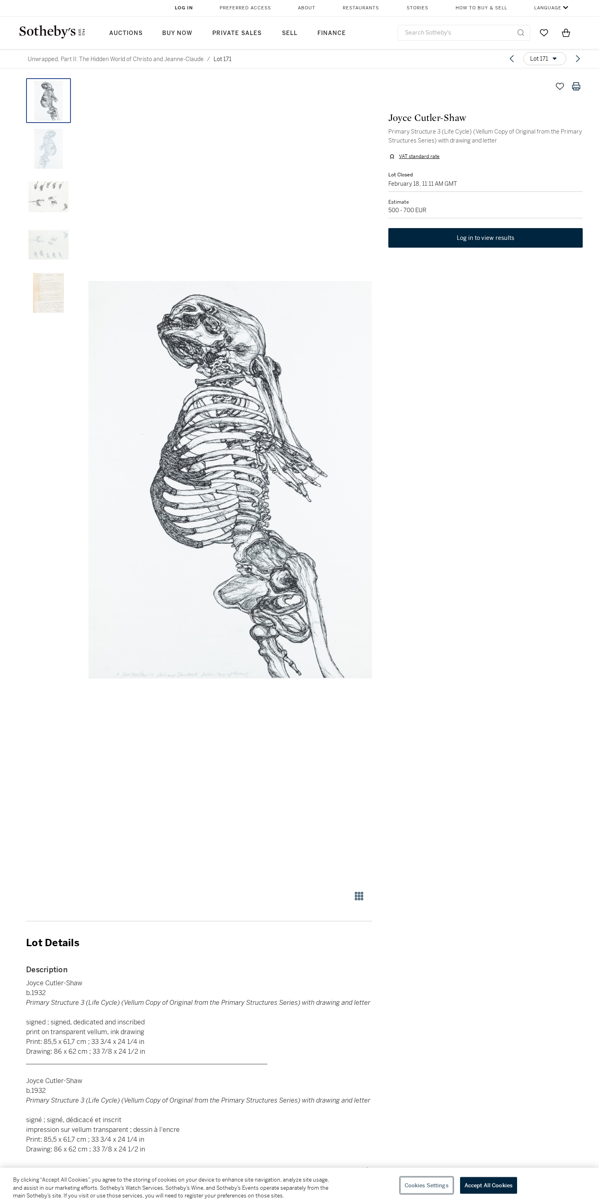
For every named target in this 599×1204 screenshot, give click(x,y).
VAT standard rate (419, 156)
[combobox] (464, 33)
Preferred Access (245, 8)
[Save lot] (559, 86)
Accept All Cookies (489, 1185)
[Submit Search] (521, 32)
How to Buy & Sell (481, 8)
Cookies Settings (427, 1185)
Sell (289, 33)
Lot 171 (222, 59)
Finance (331, 33)
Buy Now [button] (177, 33)
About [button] (306, 8)
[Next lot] (578, 58)
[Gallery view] (359, 896)
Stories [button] (417, 8)
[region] (299, 1186)
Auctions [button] (126, 33)
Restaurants (361, 8)
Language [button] (548, 8)
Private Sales (237, 33)
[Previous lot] (512, 58)
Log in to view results (486, 238)
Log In (184, 8)
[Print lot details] (576, 86)
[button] (230, 479)
